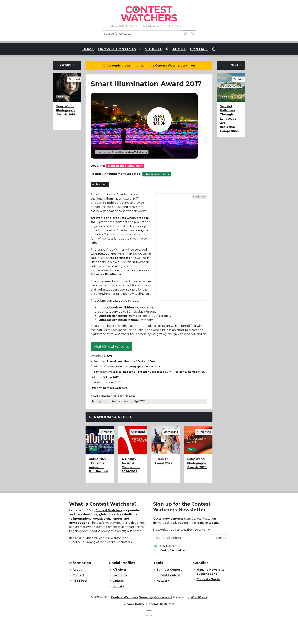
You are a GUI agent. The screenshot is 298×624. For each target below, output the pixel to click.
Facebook (120, 575)
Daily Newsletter (170, 545)
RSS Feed (80, 580)
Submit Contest (168, 575)
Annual (111, 361)
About (77, 569)
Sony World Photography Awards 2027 (197, 463)
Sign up (221, 537)
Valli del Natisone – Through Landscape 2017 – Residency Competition (158, 371)
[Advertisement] (181, 247)
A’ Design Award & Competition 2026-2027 (131, 465)
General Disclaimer (160, 604)
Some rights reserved (155, 597)
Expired (142, 361)
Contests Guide (208, 579)
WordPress (199, 597)
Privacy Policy (133, 604)
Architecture (99, 184)
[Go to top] (149, 613)
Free (153, 361)
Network (163, 580)
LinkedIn (119, 580)
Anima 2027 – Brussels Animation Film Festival (98, 465)
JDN (109, 355)
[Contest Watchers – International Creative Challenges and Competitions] (149, 13)
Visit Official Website (111, 346)
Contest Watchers (109, 510)
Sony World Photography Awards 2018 (65, 110)
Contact (78, 575)
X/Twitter (119, 569)
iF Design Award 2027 (163, 461)
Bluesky (118, 586)
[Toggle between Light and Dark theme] (214, 49)
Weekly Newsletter (172, 550)
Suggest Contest (169, 569)
